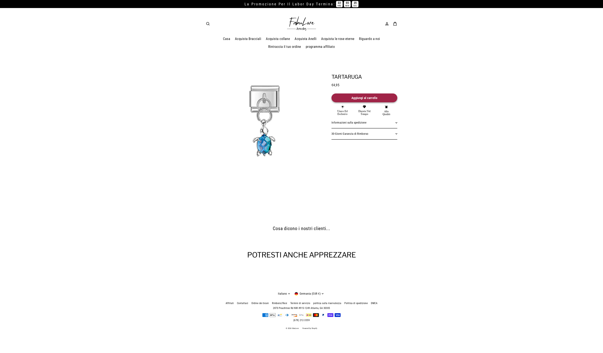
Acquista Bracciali (248, 39)
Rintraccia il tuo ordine (284, 47)
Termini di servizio (300, 303)
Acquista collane (278, 39)
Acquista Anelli (305, 39)
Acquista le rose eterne (337, 39)
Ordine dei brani (260, 303)
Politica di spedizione (356, 303)
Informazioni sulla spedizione (348, 122)
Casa (226, 39)
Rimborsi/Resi (279, 303)
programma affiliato (320, 47)
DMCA (374, 303)
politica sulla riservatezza (327, 303)
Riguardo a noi (369, 39)
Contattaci (242, 303)
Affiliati (230, 303)
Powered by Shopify (309, 328)
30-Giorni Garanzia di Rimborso (349, 133)
